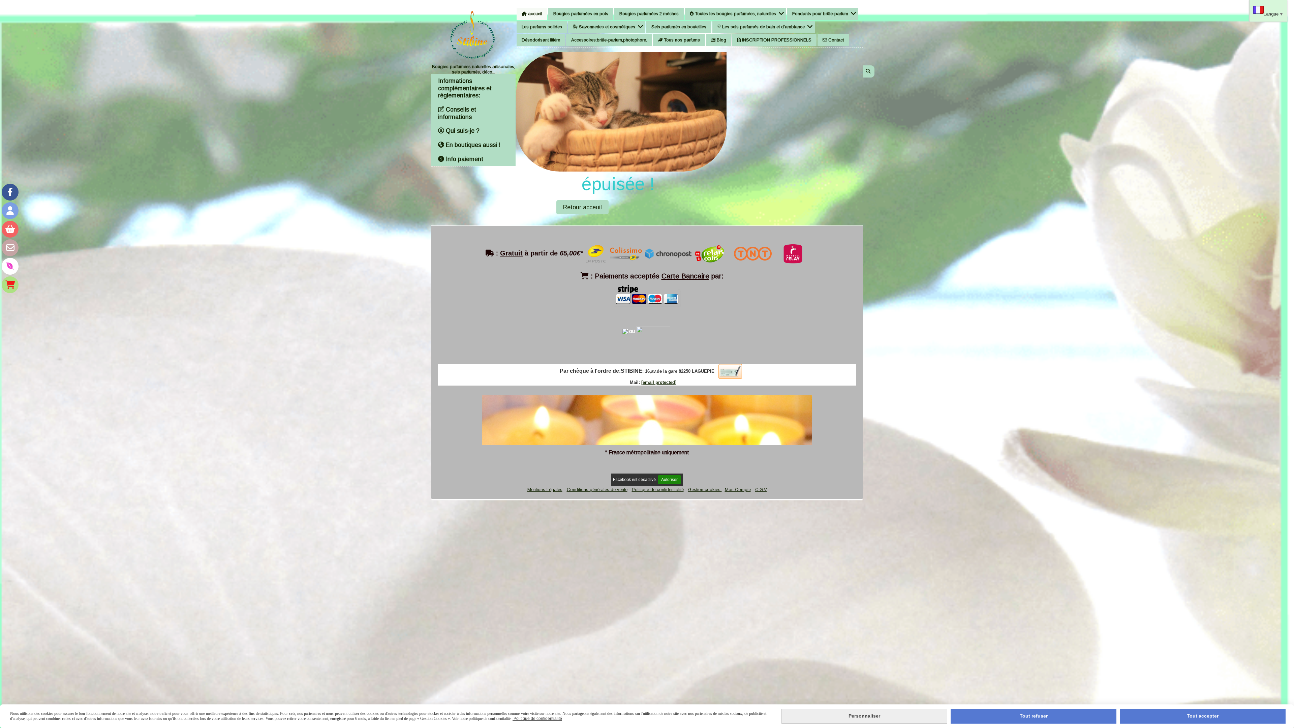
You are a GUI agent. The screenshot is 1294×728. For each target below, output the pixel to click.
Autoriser (669, 479)
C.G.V (761, 489)
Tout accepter (1203, 716)
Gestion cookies (705, 489)
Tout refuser (1034, 716)
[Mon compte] (10, 210)
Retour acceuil (582, 207)
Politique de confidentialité (658, 489)
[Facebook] (10, 192)
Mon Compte (738, 489)
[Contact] (10, 247)
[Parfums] (10, 266)
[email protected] (658, 382)
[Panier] (10, 229)
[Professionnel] (10, 284)
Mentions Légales (544, 489)
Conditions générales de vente (597, 489)
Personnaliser (864, 716)
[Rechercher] (868, 71)
